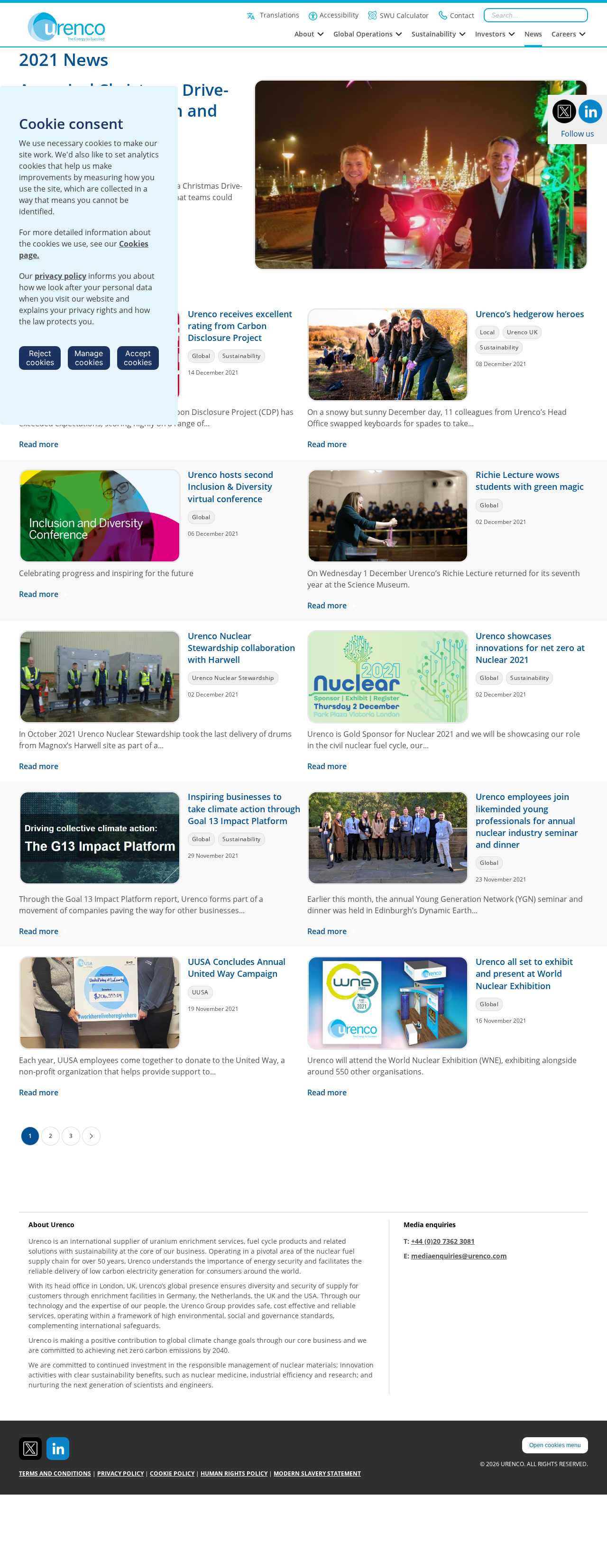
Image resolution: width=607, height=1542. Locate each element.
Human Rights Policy (234, 1473)
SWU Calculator (404, 15)
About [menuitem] (304, 33)
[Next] (91, 1136)
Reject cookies (40, 358)
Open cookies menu (555, 1445)
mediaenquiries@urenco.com (459, 1255)
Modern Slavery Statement (317, 1473)
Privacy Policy (120, 1473)
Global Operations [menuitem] (363, 33)
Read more (39, 444)
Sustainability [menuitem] (434, 33)
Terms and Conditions (55, 1473)
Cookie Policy (172, 1473)
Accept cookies (138, 358)
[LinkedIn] (590, 110)
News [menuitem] (533, 33)
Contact (462, 15)
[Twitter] (564, 110)
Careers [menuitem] (564, 33)
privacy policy (60, 276)
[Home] (87, 27)
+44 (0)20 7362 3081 (443, 1241)
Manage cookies (88, 358)
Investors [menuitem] (490, 33)
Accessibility (339, 14)
